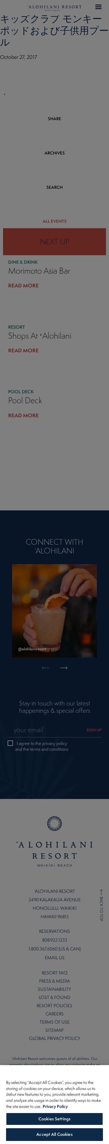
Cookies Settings (54, 1119)
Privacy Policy (55, 1106)
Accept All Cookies (54, 1134)
